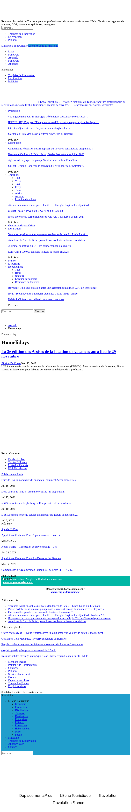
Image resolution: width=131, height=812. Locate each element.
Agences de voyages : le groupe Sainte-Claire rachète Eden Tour (43, 160)
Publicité (13, 39)
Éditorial (19, 722)
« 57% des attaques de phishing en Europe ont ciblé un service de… (37, 503)
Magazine (13, 737)
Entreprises (21, 719)
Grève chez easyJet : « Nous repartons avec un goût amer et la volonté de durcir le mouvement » (53, 632)
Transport (13, 174)
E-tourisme (14, 263)
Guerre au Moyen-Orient (21, 225)
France (12, 260)
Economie (20, 704)
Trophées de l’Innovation (21, 33)
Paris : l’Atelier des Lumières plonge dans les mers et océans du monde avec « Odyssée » (56, 609)
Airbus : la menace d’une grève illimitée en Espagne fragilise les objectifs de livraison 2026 (57, 615)
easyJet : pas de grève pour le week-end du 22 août (35, 210)
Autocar (19, 196)
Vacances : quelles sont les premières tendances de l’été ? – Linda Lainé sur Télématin (54, 605)
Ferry (18, 187)
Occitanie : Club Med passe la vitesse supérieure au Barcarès (40, 133)
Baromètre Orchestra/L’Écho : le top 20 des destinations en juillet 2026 (46, 154)
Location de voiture (25, 199)
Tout (17, 177)
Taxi (17, 183)
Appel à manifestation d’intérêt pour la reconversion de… (32, 535)
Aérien (18, 193)
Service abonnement (19, 674)
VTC (18, 180)
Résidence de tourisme (27, 282)
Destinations (14, 228)
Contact (12, 746)
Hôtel (18, 272)
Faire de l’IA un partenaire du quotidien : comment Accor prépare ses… (39, 480)
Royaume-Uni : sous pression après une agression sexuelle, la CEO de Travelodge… (53, 287)
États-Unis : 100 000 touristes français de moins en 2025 (38, 251)
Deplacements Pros (18, 680)
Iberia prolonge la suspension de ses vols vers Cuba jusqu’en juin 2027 (46, 216)
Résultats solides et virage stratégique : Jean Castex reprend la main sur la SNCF (44, 656)
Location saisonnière (26, 278)
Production (14, 110)
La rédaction (15, 36)
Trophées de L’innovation (22, 740)
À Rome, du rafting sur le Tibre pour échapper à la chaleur (39, 245)
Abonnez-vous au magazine (43, 45)
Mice (17, 731)
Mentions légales (17, 661)
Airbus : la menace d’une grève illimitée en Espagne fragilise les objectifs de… (50, 205)
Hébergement (15, 266)
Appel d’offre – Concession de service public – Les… (30, 546)
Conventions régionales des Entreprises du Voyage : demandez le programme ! (50, 148)
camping (19, 275)
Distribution (14, 142)
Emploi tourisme (17, 686)
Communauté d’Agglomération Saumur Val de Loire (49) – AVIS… (38, 569)
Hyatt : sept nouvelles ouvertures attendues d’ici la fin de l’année (42, 293)
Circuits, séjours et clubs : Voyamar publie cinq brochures (39, 128)
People (18, 734)
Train (18, 190)
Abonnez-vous (16, 743)
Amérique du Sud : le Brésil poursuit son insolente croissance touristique (47, 240)
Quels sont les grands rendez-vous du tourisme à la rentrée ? (40, 612)
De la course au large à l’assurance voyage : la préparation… (34, 491)
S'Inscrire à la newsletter (14, 45)
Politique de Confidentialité (23, 664)
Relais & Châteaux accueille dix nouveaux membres (36, 299)
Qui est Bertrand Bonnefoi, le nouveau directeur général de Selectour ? (46, 165)
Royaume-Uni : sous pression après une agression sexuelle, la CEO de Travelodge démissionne (59, 618)
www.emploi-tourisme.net (18, 582)
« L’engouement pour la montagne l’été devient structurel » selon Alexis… (48, 116)
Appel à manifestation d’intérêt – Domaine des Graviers (31, 558)
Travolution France (18, 683)
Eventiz (12, 677)
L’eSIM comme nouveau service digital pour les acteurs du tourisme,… (39, 514)
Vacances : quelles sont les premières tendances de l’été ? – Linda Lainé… (48, 234)
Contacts (13, 667)
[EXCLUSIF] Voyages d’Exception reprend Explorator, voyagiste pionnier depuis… (53, 122)
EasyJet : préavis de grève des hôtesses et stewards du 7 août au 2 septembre (42, 644)
